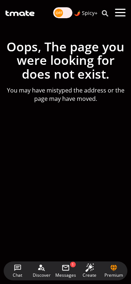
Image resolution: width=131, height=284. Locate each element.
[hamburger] (120, 13)
